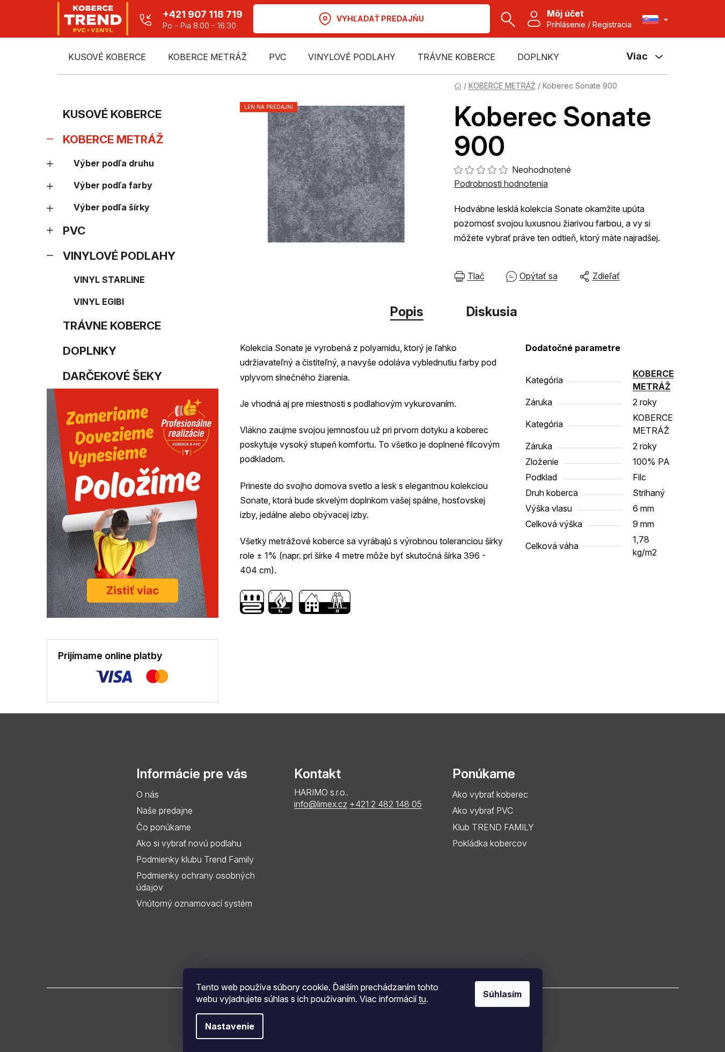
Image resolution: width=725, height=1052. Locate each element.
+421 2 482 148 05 (385, 804)
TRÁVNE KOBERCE (112, 325)
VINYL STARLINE (109, 279)
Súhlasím (502, 994)
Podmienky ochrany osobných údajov (195, 881)
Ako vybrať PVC (482, 810)
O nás (147, 794)
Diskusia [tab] (491, 311)
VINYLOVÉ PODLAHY (119, 255)
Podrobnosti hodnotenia (501, 183)
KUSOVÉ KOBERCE (112, 114)
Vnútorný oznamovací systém (194, 903)
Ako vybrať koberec (490, 794)
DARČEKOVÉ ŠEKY (112, 376)
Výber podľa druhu (114, 163)
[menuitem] (107, 57)
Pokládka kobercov (489, 843)
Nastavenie (229, 1026)
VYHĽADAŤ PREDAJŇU (380, 18)
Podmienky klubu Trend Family (195, 859)
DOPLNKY (89, 350)
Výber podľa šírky (112, 207)
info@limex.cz (320, 804)
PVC (74, 230)
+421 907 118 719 (203, 14)
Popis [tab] (406, 311)
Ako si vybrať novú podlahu (188, 843)
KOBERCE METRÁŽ (113, 139)
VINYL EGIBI (99, 301)
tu (422, 998)
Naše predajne (164, 810)
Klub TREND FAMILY (493, 827)
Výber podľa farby (113, 185)
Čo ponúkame (163, 827)
